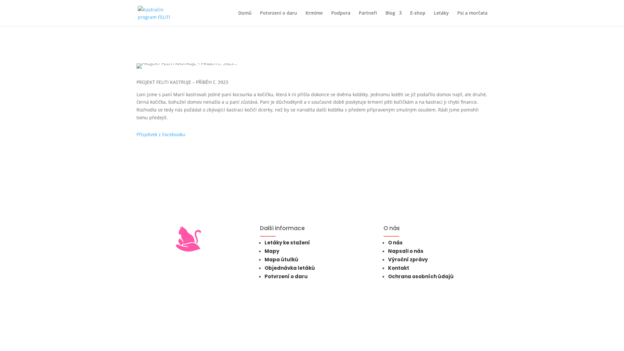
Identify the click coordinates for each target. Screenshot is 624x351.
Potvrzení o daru (278, 13)
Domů (245, 13)
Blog (390, 13)
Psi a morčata (472, 13)
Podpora (340, 13)
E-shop (417, 13)
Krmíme (314, 13)
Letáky (441, 13)
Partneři (368, 13)
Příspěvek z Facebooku (160, 134)
